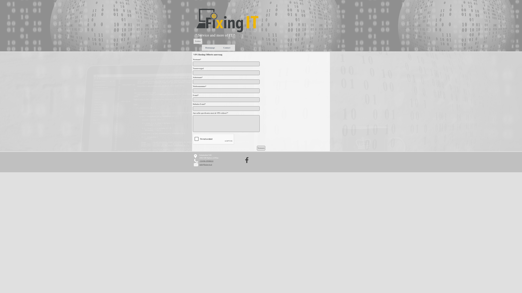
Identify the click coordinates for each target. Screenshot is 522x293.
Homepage (210, 48)
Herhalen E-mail (199, 104)
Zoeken (198, 41)
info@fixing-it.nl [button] (205, 165)
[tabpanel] (220, 35)
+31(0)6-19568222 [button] (206, 161)
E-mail (196, 95)
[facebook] (246, 160)
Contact (226, 48)
